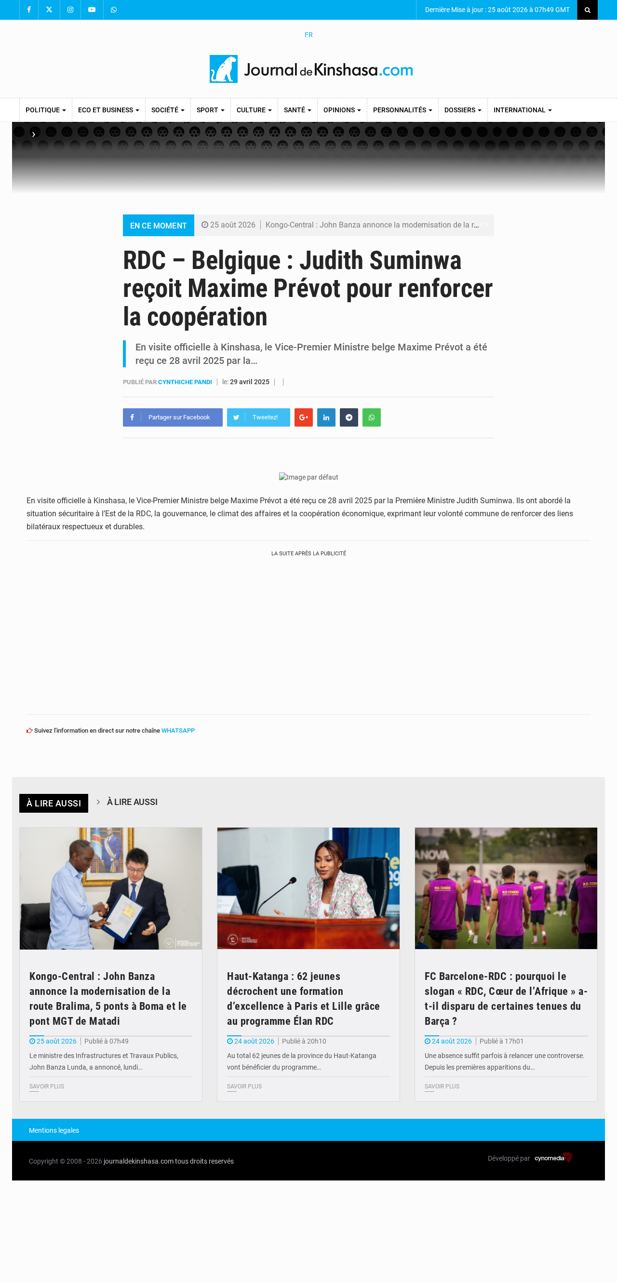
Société (165, 110)
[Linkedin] (326, 417)
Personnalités (400, 110)
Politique (43, 110)
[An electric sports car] (111, 889)
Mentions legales (54, 1130)
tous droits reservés (204, 1161)
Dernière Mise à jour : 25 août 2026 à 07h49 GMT (497, 9)
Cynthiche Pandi (186, 382)
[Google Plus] (304, 417)
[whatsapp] (371, 417)
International (520, 110)
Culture (252, 110)
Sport (208, 110)
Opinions (339, 110)
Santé (295, 110)
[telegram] (349, 417)
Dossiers (460, 110)
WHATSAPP (178, 730)
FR (309, 35)
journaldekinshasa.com (139, 1161)
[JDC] (312, 68)
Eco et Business (106, 110)
